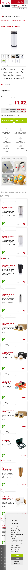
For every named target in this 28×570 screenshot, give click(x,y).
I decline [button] (17, 558)
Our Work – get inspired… (13, 159)
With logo (21, 120)
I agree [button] (17, 555)
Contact (5, 566)
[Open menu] (26, 2)
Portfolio (5, 563)
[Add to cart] (3, 223)
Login (22, 2)
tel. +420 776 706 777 (21, 8)
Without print (8, 120)
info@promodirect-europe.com (19, 6)
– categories (12, 16)
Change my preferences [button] (17, 562)
